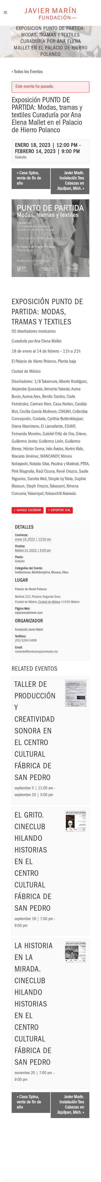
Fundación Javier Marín (29, 630)
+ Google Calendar (27, 510)
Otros (65, 572)
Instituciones (23, 572)
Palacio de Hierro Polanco (31, 589)
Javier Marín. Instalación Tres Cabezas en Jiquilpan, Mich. (70, 181)
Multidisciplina (41, 572)
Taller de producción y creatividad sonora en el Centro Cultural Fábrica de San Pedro (35, 731)
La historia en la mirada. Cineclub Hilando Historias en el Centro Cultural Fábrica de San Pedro (34, 1005)
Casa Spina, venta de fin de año (29, 178)
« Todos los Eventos (27, 72)
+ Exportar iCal (59, 510)
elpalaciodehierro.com (28, 613)
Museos (56, 572)
